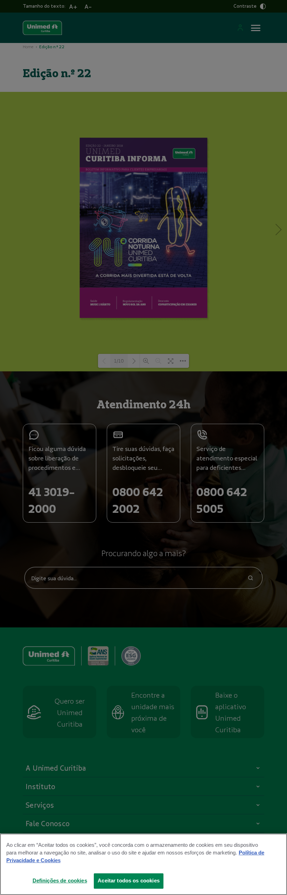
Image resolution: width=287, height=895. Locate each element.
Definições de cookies (60, 880)
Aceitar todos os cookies (129, 880)
